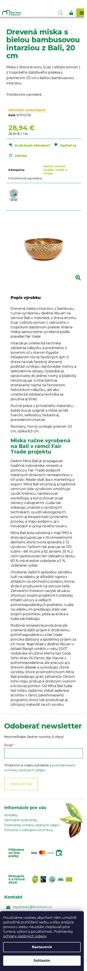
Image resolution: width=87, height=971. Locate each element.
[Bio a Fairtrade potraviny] (53, 879)
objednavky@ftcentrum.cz (32, 907)
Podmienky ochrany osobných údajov (32, 825)
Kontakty (11, 815)
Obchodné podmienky (20, 820)
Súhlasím (42, 961)
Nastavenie (42, 947)
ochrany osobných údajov (24, 936)
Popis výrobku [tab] (26, 297)
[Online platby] (47, 853)
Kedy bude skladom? (32, 145)
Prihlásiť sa (21, 784)
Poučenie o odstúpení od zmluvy (28, 830)
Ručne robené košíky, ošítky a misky (55, 169)
